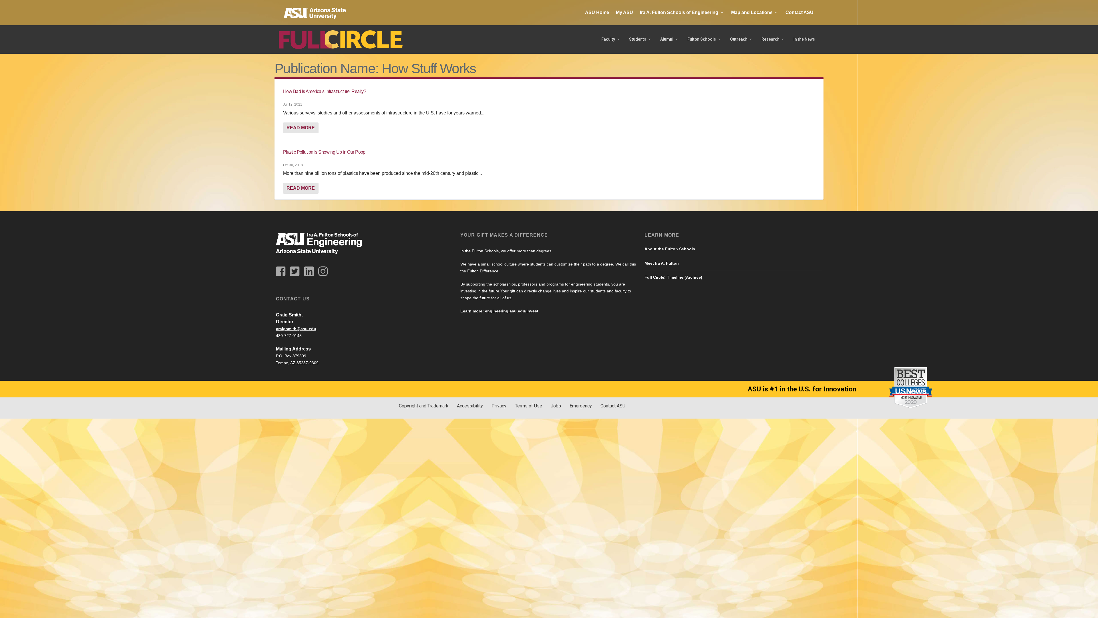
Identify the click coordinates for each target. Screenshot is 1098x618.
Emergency (581, 406)
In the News (804, 39)
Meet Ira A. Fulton (662, 263)
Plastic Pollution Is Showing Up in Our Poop (324, 152)
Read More (301, 127)
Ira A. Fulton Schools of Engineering (679, 12)
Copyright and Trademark (423, 406)
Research (770, 39)
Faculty (608, 39)
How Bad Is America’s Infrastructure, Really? (324, 91)
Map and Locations (752, 12)
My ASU (624, 12)
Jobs (556, 406)
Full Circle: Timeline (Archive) (673, 277)
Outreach (738, 39)
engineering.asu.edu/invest (511, 311)
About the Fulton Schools (670, 249)
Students (637, 39)
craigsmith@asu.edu (296, 328)
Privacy (499, 406)
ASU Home (597, 12)
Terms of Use (528, 406)
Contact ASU (799, 12)
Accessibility (470, 406)
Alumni (666, 39)
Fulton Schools (701, 39)
